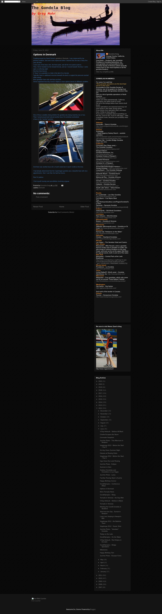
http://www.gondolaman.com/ (106, 196)
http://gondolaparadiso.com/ (106, 182)
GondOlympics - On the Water (110, 537)
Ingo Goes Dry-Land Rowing (110, 461)
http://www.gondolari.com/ (105, 269)
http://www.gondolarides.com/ (106, 158)
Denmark (41, 188)
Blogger (93, 609)
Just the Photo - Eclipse (108, 464)
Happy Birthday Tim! (107, 553)
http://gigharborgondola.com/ (106, 288)
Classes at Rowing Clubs (108, 453)
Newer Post (38, 207)
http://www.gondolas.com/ (105, 165)
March (102, 565)
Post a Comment (42, 197)
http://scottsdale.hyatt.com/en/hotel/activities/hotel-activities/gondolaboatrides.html (112, 137)
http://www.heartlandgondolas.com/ (108, 239)
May (102, 559)
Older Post (84, 207)
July (102, 426)
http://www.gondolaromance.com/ (107, 161)
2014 (100, 402)
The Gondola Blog (51, 8)
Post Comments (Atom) (66, 212)
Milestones (103, 550)
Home (61, 207)
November (104, 414)
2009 (100, 581)
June (102, 429)
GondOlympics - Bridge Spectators (108, 546)
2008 (100, 584)
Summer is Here (105, 467)
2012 (100, 408)
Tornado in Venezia (106, 504)
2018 (100, 390)
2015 (100, 399)
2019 (100, 387)
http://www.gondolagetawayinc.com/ (108, 172)
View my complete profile (105, 72)
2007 (100, 587)
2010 (100, 578)
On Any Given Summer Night (110, 450)
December (104, 411)
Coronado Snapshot (107, 437)
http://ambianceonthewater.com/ (107, 233)
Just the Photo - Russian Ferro (110, 556)
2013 (100, 405)
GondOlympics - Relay (108, 495)
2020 (100, 384)
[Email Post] (62, 185)
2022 (100, 381)
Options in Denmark (107, 489)
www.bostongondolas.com (105, 223)
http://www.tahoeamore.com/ (106, 189)
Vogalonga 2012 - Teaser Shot (110, 526)
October (103, 417)
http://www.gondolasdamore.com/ (107, 179)
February (103, 568)
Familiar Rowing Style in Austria (111, 478)
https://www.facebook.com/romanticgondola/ (112, 207)
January (103, 571)
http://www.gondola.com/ (104, 154)
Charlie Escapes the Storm (109, 434)
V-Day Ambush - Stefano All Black (111, 431)
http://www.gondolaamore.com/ (107, 175)
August (103, 423)
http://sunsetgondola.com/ (118, 168)
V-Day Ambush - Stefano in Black (111, 501)
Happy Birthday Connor (108, 481)
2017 (100, 393)
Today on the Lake (106, 534)
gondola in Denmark (62, 58)
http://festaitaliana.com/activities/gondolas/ (111, 281)
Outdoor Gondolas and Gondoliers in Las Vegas (109, 471)
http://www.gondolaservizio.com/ (107, 186)
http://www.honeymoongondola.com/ (108, 297)
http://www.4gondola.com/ (105, 212)
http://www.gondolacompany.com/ (107, 149)
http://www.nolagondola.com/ (106, 217)
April (102, 562)
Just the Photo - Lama (107, 475)
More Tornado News (107, 492)
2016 (100, 396)
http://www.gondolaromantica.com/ (112, 228)
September (104, 420)
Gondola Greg (113, 54)
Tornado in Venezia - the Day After (112, 498)
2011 (100, 575)
